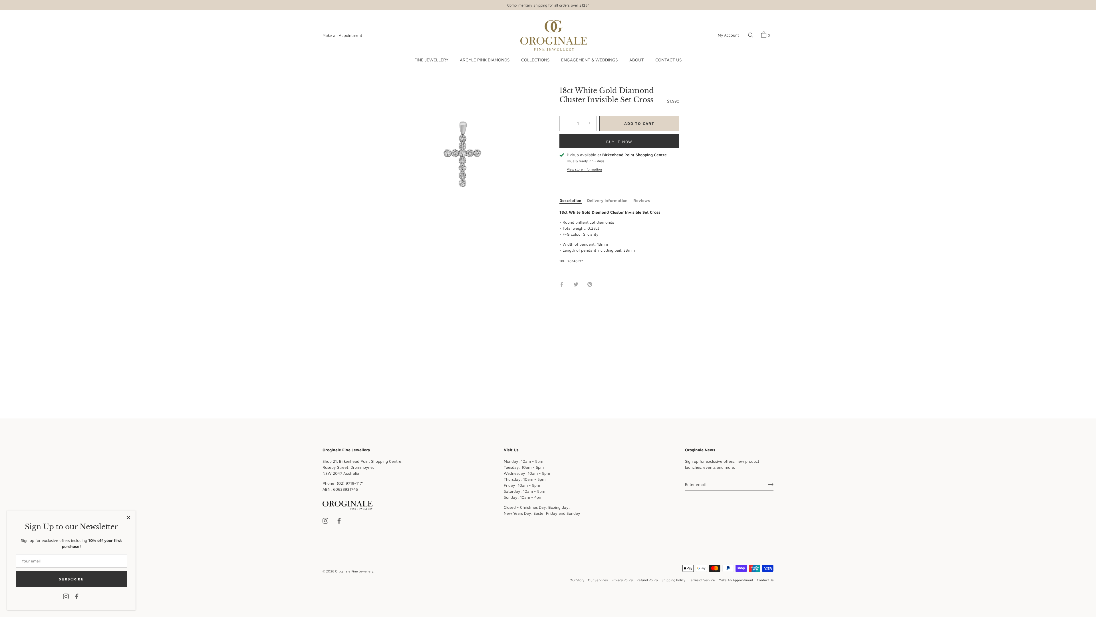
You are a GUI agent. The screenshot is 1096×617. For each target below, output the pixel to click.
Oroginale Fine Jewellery (354, 571)
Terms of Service (702, 580)
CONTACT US (668, 59)
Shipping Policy (673, 580)
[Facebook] (77, 596)
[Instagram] (66, 596)
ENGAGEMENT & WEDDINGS (589, 59)
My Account (728, 35)
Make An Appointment (736, 580)
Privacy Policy (622, 580)
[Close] (128, 517)
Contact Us (765, 580)
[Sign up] (770, 484)
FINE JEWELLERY (431, 59)
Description (570, 200)
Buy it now (619, 141)
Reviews (641, 200)
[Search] (750, 35)
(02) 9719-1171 (350, 483)
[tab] (573, 200)
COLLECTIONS (535, 59)
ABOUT (636, 59)
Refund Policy (647, 580)
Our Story (577, 580)
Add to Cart (639, 123)
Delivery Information (607, 200)
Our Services (598, 580)
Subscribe (71, 579)
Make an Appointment (342, 35)
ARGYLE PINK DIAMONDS (484, 59)
